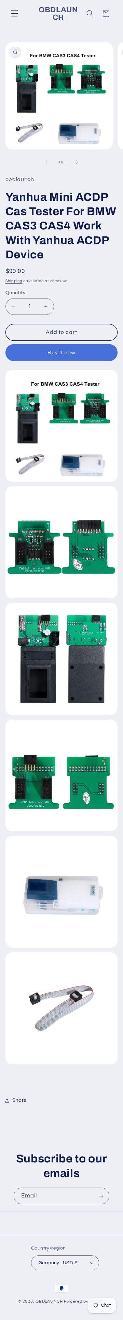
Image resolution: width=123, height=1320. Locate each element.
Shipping (14, 281)
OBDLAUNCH (49, 1301)
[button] (14, 13)
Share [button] (19, 1100)
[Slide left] (46, 162)
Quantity (15, 292)
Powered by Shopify (84, 1301)
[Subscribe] (101, 1196)
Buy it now (61, 352)
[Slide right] (76, 162)
